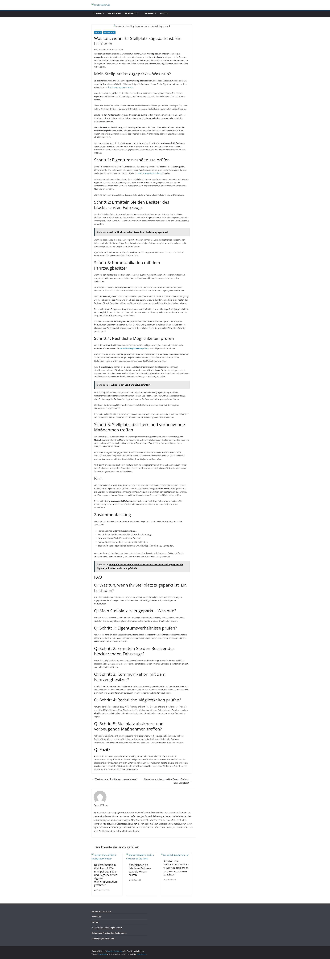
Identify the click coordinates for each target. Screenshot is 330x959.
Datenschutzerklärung (101, 911)
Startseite (99, 13)
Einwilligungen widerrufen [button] (103, 938)
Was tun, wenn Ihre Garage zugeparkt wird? (116, 779)
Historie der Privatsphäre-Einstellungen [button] (109, 933)
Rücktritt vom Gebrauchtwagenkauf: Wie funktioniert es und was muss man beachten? (175, 867)
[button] (138, 13)
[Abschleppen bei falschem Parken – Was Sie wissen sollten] (141, 855)
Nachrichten (114, 13)
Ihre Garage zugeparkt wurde (120, 87)
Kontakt (95, 922)
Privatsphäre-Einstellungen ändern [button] (107, 927)
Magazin (164, 13)
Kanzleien (148, 13)
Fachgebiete (131, 13)
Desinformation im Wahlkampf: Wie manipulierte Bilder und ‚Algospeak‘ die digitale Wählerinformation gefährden (105, 875)
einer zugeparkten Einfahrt (149, 173)
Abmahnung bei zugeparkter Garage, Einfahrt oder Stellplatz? (166, 781)
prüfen (134, 348)
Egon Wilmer (118, 49)
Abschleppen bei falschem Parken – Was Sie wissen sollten (140, 870)
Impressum (96, 916)
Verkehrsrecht (109, 32)
